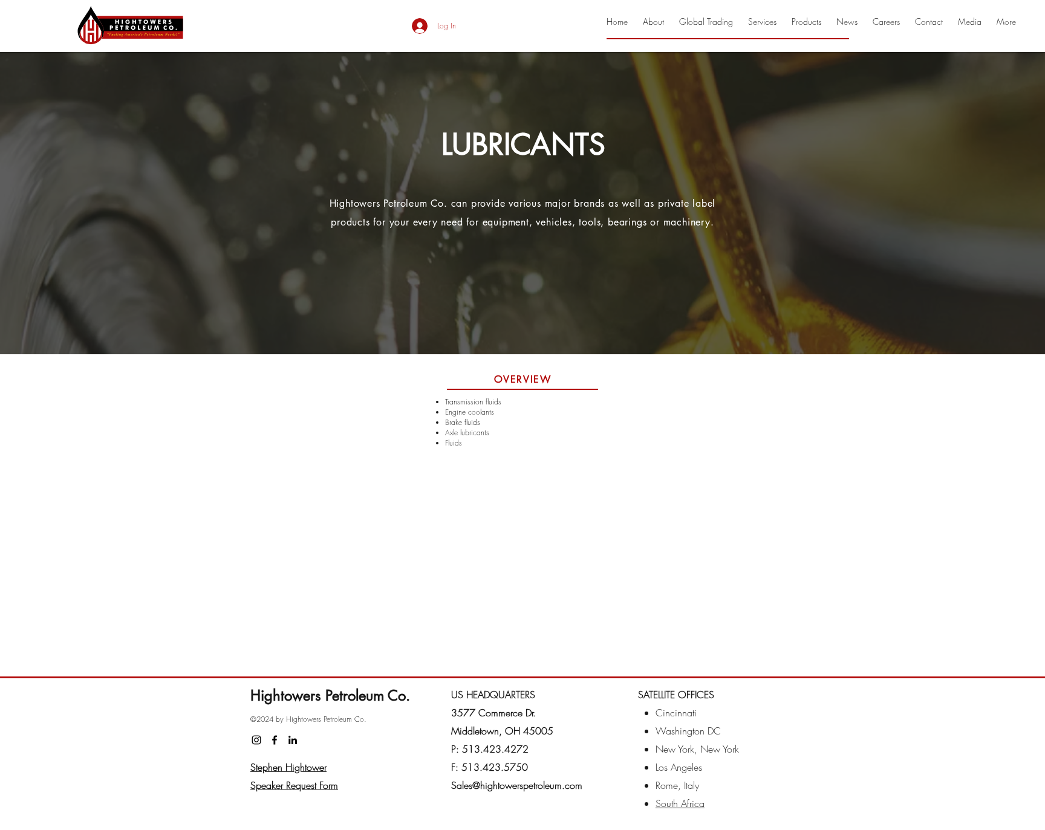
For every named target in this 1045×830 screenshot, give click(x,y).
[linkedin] (293, 740)
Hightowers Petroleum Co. (330, 695)
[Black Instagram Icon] (256, 740)
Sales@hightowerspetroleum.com (516, 785)
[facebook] (275, 740)
